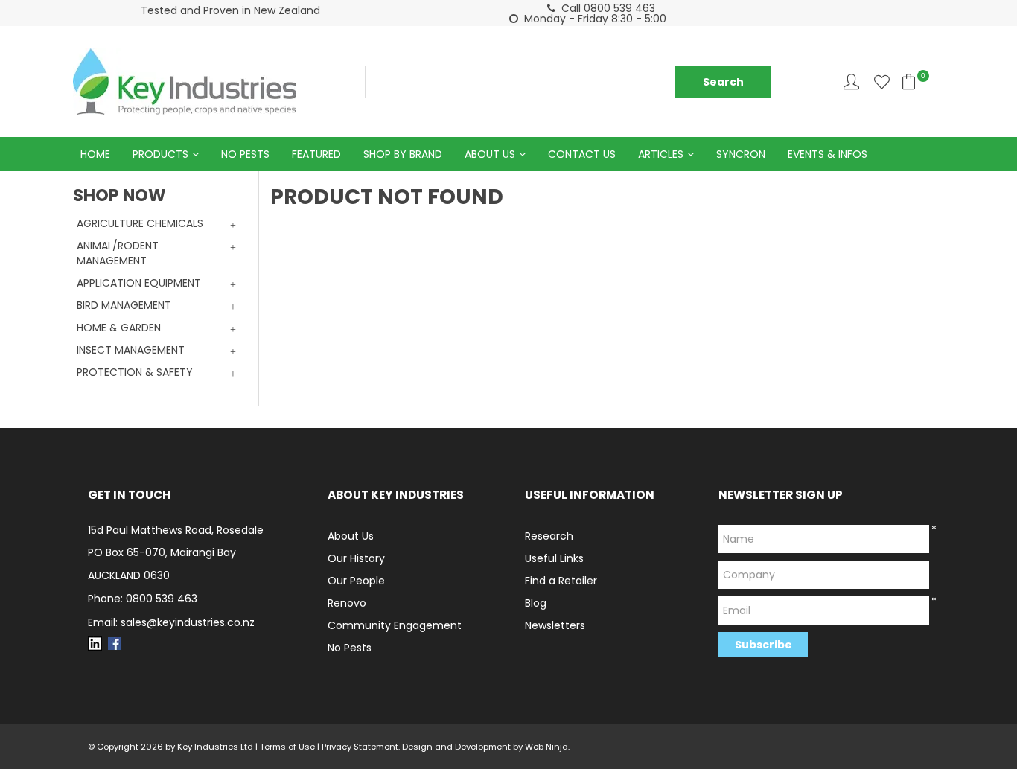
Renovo (347, 603)
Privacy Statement (360, 747)
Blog (535, 603)
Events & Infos (827, 154)
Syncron (740, 154)
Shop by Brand (402, 154)
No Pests (245, 154)
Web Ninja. (547, 747)
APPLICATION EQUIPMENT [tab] (139, 282)
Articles (660, 154)
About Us (490, 154)
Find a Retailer (561, 580)
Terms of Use (287, 747)
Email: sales (171, 622)
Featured (316, 154)
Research (549, 536)
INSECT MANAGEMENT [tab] (131, 349)
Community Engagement (395, 625)
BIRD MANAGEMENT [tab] (124, 305)
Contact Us (582, 154)
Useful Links (554, 558)
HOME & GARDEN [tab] (119, 327)
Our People (356, 580)
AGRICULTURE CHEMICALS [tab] (140, 223)
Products (160, 154)
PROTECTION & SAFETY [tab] (135, 372)
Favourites (882, 81)
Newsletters (555, 625)
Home (95, 154)
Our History (356, 558)
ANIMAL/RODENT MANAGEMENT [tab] (118, 253)
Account (851, 81)
